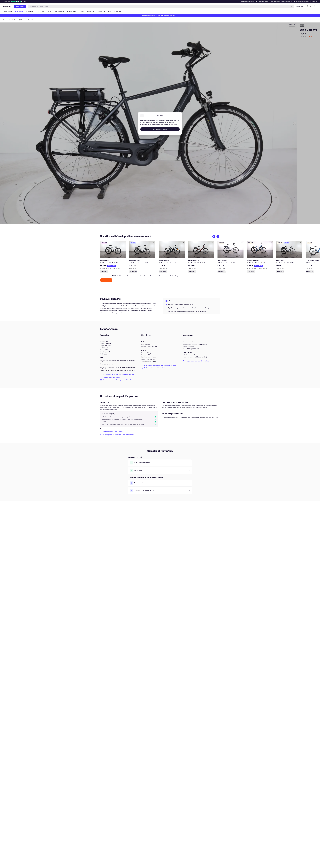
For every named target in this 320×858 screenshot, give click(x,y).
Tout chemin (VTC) (17, 19)
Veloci (25, 19)
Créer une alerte (106, 280)
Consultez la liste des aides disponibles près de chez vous (117, 370)
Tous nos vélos (7, 19)
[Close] (161, 1)
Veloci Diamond (32, 19)
